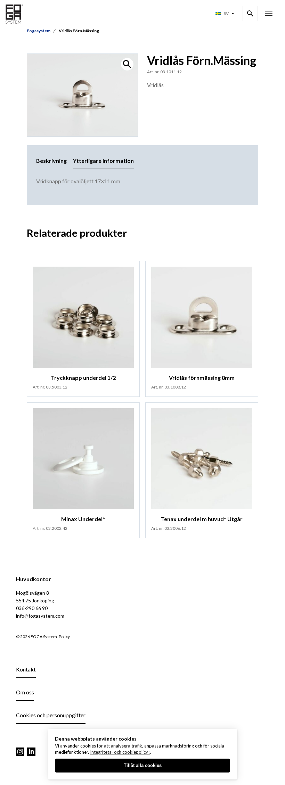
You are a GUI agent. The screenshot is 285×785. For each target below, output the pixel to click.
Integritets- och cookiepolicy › (120, 752)
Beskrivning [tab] (51, 160)
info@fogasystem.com (40, 616)
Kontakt (26, 669)
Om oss (25, 692)
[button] (127, 64)
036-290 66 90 (32, 608)
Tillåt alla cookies (143, 765)
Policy (64, 636)
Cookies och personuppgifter (51, 715)
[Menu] (268, 14)
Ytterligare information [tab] (103, 160)
